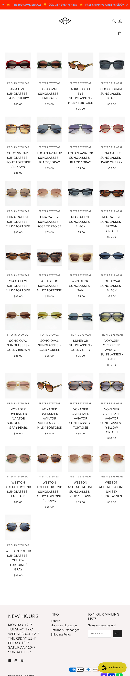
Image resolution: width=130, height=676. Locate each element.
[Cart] (120, 33)
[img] (114, 21)
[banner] (65, 21)
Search (55, 621)
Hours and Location (64, 625)
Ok (117, 633)
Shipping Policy (61, 634)
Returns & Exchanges (65, 630)
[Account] (120, 21)
